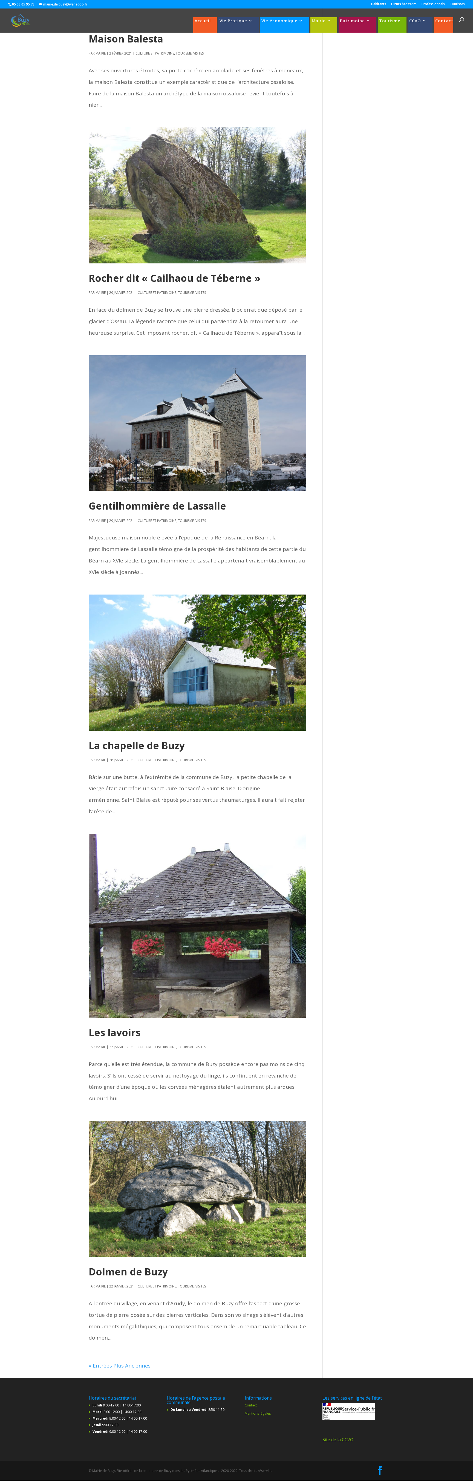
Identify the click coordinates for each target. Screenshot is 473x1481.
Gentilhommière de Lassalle (157, 505)
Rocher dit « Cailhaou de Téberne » (174, 278)
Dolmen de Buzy (128, 1271)
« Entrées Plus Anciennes (120, 1365)
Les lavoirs (114, 1032)
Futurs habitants (404, 4)
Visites (198, 53)
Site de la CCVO (337, 1440)
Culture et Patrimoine (154, 53)
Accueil (203, 21)
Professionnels (433, 4)
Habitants (378, 4)
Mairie (319, 21)
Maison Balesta (126, 38)
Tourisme (389, 21)
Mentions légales (258, 1413)
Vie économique (279, 21)
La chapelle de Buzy (137, 745)
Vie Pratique (233, 21)
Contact (444, 21)
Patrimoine (352, 21)
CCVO (415, 21)
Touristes (457, 4)
